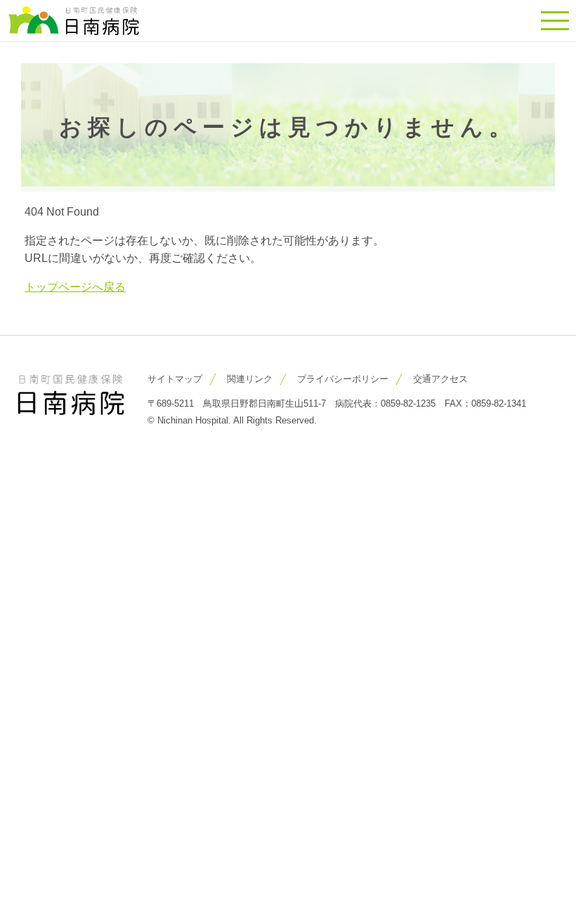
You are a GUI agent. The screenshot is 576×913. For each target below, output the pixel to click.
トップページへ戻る (75, 287)
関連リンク (250, 379)
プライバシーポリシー (342, 379)
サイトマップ (175, 379)
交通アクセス (440, 379)
